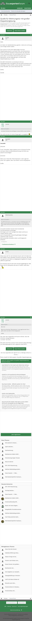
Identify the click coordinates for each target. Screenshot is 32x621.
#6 (30, 317)
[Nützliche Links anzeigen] (30, 15)
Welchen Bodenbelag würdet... (13, 469)
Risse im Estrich (9, 461)
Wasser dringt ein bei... (11, 556)
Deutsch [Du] (21, 602)
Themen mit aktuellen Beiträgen (18, 11)
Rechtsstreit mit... (9, 568)
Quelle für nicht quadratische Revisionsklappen (14, 374)
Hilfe (5, 606)
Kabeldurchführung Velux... (12, 553)
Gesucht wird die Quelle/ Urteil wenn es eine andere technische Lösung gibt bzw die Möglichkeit (15, 402)
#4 (30, 212)
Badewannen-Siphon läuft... (12, 454)
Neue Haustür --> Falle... (11, 473)
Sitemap (9, 606)
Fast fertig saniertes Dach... (12, 517)
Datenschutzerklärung (15, 610)
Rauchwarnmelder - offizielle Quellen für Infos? (13, 384)
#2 (30, 121)
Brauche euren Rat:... (10, 583)
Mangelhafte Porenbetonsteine (13, 509)
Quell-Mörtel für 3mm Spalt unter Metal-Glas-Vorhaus (15, 365)
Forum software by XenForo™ (11, 614)
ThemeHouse (20, 615)
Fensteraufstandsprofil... (11, 502)
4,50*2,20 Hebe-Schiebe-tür (12, 579)
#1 (30, 35)
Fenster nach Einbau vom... (12, 560)
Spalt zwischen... (9, 446)
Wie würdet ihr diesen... (11, 443)
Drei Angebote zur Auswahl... (12, 572)
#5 (30, 249)
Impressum (14, 606)
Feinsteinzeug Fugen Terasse (12, 458)
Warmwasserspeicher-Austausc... (13, 477)
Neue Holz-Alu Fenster (11, 549)
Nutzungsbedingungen (23, 606)
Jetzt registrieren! (16, 434)
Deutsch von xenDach (23, 614)
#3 (30, 136)
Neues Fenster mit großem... (12, 564)
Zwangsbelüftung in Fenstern (12, 575)
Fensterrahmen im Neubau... (12, 587)
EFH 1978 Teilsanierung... (11, 465)
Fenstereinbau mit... (10, 590)
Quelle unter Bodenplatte (8, 393)
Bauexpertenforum (11, 602)
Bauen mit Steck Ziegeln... (11, 505)
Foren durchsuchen (5, 11)
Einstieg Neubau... (9, 490)
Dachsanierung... (9, 450)
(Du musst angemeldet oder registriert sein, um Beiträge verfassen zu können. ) (16, 353)
